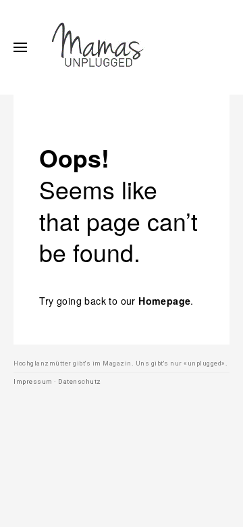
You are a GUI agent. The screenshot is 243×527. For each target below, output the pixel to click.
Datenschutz (79, 381)
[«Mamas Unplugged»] (97, 47)
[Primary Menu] (20, 47)
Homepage (164, 300)
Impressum (33, 381)
